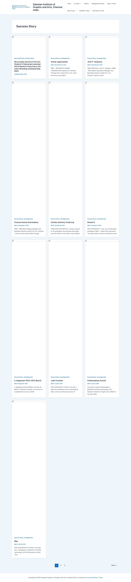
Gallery (86, 3)
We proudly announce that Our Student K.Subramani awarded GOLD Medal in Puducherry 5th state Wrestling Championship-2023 (27, 66)
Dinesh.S (91, 222)
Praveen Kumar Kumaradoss (26, 222)
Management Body (98, 3)
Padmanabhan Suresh (96, 380)
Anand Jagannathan (59, 62)
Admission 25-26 (98, 11)
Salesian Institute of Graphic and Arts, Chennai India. (47, 7)
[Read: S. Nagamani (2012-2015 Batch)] (29, 306)
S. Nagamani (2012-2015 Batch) (27, 380)
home (69, 3)
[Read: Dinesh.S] (102, 148)
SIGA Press (71, 11)
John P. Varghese (94, 62)
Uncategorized (64, 58)
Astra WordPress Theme (95, 577)
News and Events (19, 58)
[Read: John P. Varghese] (102, 45)
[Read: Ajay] (29, 467)
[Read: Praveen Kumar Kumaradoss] (29, 148)
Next (114, 565)
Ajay (16, 541)
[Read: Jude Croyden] (65, 306)
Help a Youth (111, 3)
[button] (80, 3)
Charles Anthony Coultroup (63, 222)
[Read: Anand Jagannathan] (65, 45)
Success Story (29, 58)
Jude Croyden (57, 380)
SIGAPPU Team (84, 11)
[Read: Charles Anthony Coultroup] (65, 148)
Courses (76, 3)
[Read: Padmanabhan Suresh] (102, 306)
